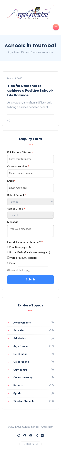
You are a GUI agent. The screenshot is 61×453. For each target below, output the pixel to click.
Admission (19, 338)
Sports (17, 393)
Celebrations (21, 361)
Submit (30, 279)
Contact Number (18, 166)
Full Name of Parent (20, 152)
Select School (16, 195)
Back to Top (32, 444)
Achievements (22, 322)
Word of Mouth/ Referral (23, 257)
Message (12, 222)
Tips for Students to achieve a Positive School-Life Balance (30, 90)
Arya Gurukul (21, 346)
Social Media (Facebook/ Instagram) (29, 252)
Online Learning (23, 377)
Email (11, 180)
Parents (18, 385)
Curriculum (20, 369)
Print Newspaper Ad (20, 247)
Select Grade (16, 208)
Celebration (20, 354)
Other (12, 263)
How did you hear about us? (24, 242)
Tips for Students (23, 401)
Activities (19, 330)
